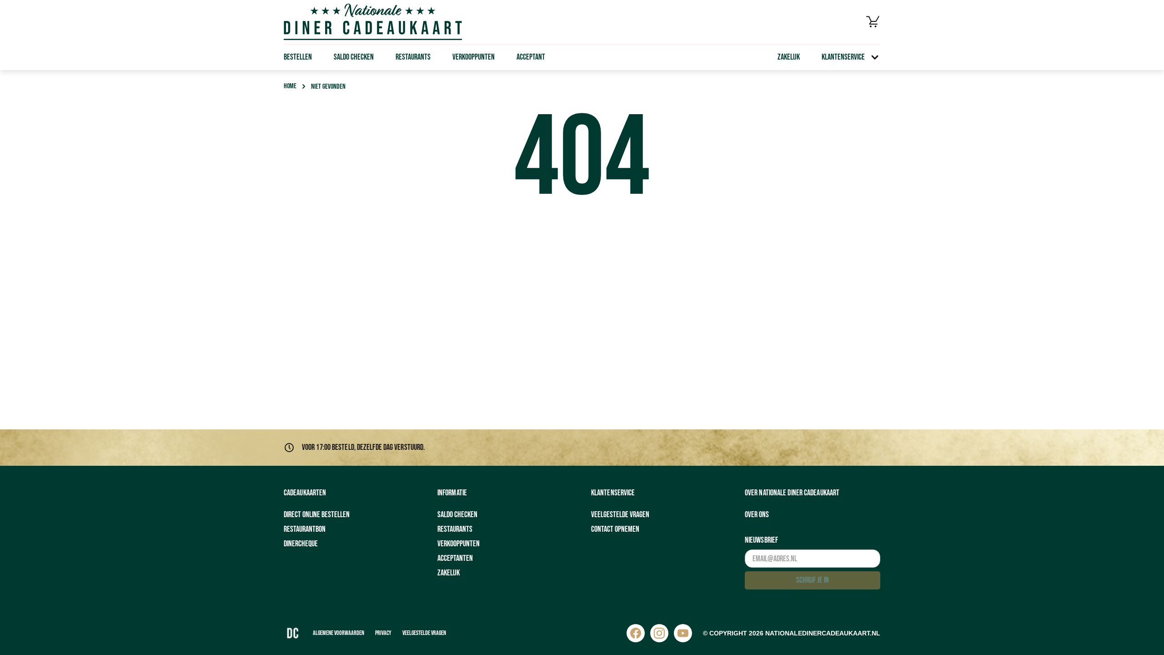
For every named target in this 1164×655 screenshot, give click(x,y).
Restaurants (413, 57)
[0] (873, 22)
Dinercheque (301, 544)
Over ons (757, 514)
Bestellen (298, 57)
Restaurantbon (305, 529)
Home (290, 86)
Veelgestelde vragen (620, 514)
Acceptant (531, 57)
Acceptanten (455, 558)
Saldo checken (354, 57)
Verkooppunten (473, 57)
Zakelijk (789, 57)
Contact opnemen (615, 529)
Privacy (383, 633)
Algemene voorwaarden (338, 633)
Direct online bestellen (317, 514)
